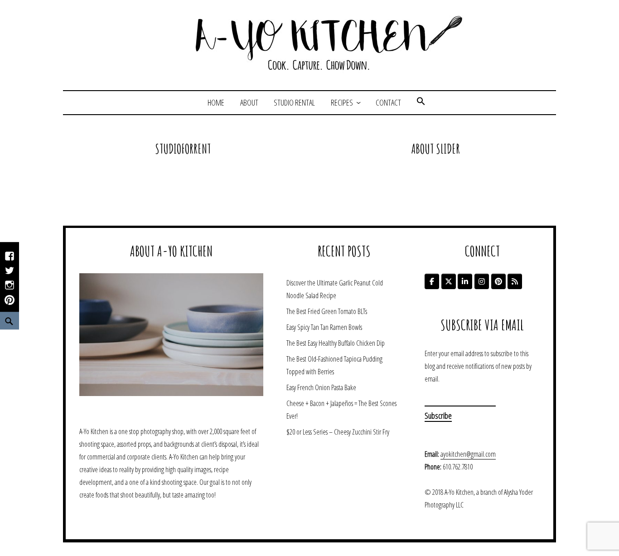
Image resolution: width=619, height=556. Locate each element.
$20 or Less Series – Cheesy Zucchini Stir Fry (337, 432)
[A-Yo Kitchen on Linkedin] (465, 281)
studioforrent (183, 148)
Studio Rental (294, 102)
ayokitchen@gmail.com (468, 454)
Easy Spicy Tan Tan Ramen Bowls (324, 327)
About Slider (435, 148)
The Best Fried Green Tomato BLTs (326, 311)
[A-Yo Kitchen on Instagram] (481, 281)
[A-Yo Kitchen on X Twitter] (448, 281)
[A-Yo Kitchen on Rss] (515, 281)
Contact (388, 102)
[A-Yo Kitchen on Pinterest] (498, 281)
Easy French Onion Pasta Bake (321, 387)
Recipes (342, 102)
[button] (421, 102)
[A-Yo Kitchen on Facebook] (432, 281)
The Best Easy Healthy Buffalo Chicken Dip (335, 343)
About (249, 102)
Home (216, 102)
